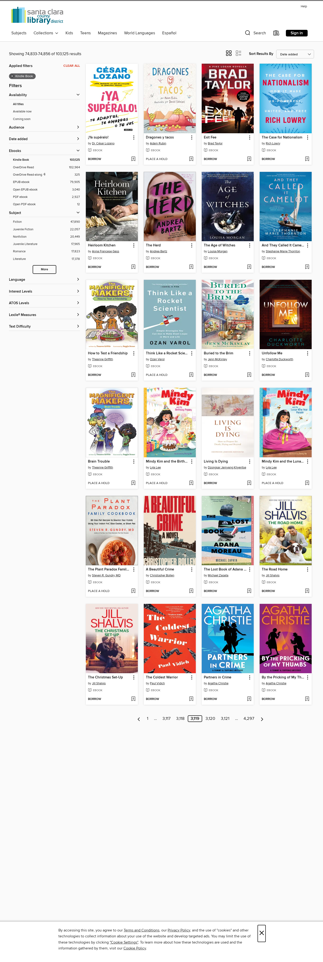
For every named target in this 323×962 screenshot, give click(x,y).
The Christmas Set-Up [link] (105, 677)
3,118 (180, 718)
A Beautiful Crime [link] (160, 569)
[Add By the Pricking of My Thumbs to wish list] (307, 699)
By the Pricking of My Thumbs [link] (283, 677)
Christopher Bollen (162, 575)
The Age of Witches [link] (219, 245)
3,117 (166, 718)
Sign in (297, 33)
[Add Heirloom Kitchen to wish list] (133, 267)
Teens (85, 33)
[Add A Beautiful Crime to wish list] (191, 591)
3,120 (210, 718)
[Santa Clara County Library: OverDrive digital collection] (38, 15)
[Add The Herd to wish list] (191, 267)
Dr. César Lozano (103, 143)
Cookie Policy (134, 948)
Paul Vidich (157, 683)
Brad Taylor (215, 143)
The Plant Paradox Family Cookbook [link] (109, 569)
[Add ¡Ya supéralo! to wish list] (133, 159)
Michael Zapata (218, 575)
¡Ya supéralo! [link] (98, 137)
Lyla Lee (155, 467)
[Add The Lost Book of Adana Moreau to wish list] (249, 591)
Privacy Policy (179, 930)
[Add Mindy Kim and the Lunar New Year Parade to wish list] (307, 483)
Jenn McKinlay (217, 359)
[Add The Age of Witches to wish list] (249, 267)
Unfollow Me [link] (272, 353)
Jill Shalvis (272, 575)
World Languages (139, 33)
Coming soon (22, 119)
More (44, 269)
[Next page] (262, 719)
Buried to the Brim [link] (218, 353)
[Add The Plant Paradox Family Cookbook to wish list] (133, 591)
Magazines (107, 33)
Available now (22, 111)
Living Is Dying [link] (216, 461)
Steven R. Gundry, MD (106, 575)
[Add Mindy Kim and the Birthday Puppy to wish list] (191, 483)
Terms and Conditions (141, 930)
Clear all (71, 66)
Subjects (18, 33)
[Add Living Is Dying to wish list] (249, 483)
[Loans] (276, 34)
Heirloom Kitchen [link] (102, 245)
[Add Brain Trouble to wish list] (133, 483)
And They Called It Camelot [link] (283, 245)
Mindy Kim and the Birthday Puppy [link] (167, 461)
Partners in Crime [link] (217, 677)
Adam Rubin (158, 143)
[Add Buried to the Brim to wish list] (249, 375)
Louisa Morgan (217, 251)
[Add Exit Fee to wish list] (249, 159)
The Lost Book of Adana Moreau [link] (225, 569)
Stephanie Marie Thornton (283, 251)
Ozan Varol (157, 359)
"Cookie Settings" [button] (124, 942)
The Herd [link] (153, 245)
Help (304, 6)
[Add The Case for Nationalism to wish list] (307, 159)
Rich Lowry (273, 143)
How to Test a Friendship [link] (108, 353)
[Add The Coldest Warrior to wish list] (191, 699)
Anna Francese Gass (105, 251)
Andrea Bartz (158, 251)
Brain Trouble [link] (99, 461)
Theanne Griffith (102, 359)
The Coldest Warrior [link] (162, 677)
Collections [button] (44, 33)
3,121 (225, 718)
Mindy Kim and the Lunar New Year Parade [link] (283, 461)
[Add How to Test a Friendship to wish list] (133, 375)
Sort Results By (261, 54)
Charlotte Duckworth (279, 359)
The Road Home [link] (275, 569)
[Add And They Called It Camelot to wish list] (307, 267)
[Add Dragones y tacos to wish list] (191, 159)
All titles (18, 104)
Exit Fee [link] (210, 137)
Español (169, 33)
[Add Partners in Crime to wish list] (249, 699)
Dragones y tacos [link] (160, 137)
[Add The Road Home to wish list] (307, 591)
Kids (69, 33)
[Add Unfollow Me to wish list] (307, 375)
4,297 (249, 718)
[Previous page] (139, 719)
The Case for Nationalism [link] (282, 137)
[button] (254, 34)
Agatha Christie (218, 683)
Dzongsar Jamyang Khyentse (227, 467)
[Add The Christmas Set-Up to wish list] (133, 699)
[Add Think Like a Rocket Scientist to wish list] (191, 375)
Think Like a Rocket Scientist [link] (167, 353)
